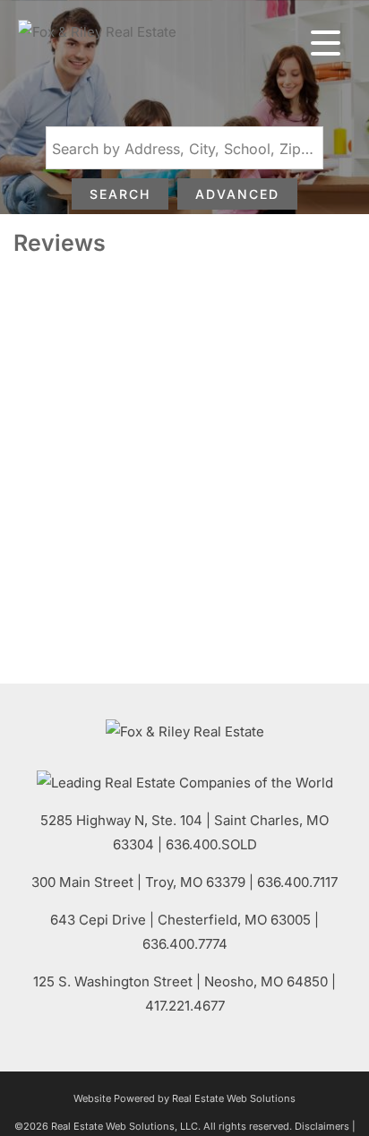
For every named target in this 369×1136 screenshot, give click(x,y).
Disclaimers (322, 1126)
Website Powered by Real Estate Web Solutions (184, 1098)
